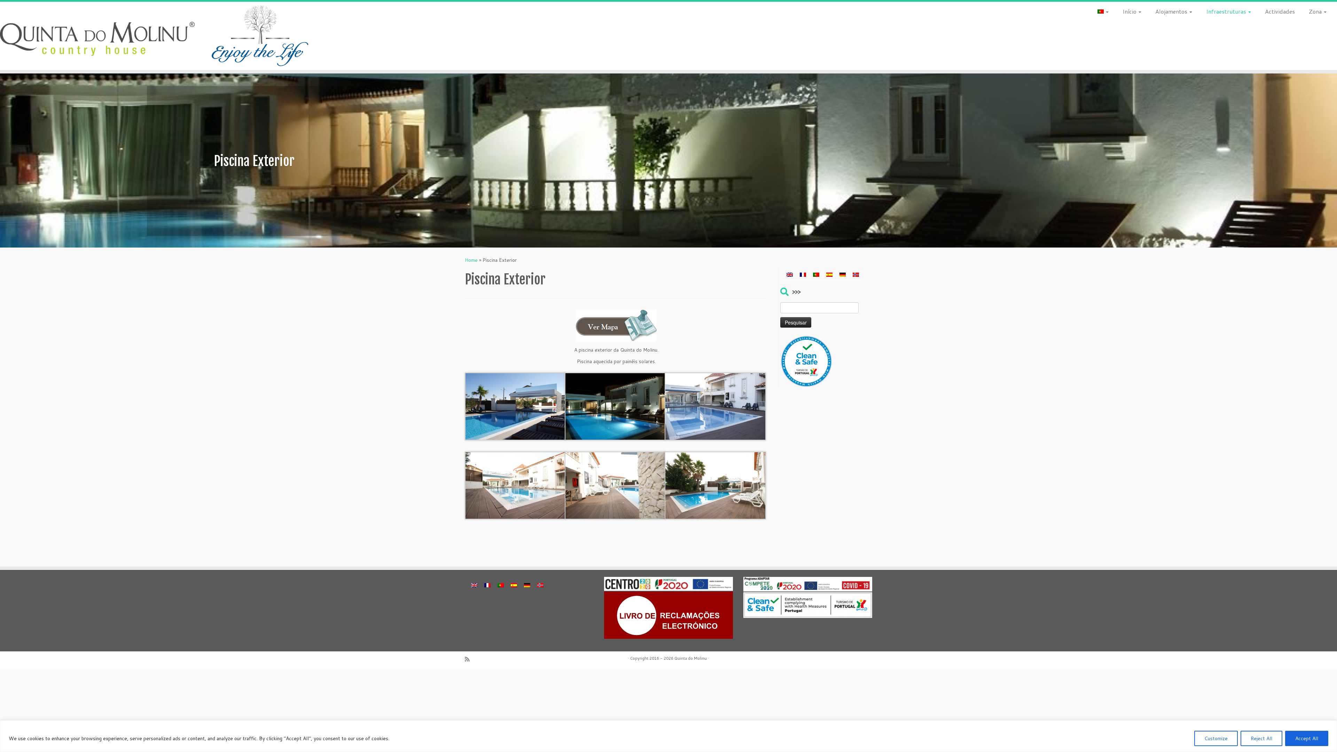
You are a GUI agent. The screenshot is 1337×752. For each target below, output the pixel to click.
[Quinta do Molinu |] (154, 35)
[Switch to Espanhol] (829, 274)
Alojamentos (1172, 11)
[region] (668, 736)
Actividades (1280, 11)
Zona (1316, 11)
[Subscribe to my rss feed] (469, 659)
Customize (1216, 738)
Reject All (1261, 738)
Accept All (1306, 738)
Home (471, 260)
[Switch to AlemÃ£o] (842, 274)
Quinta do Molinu (690, 658)
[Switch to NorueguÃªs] (855, 274)
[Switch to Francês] (803, 274)
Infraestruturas (1227, 11)
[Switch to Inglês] (789, 274)
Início (1130, 11)
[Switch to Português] (816, 274)
